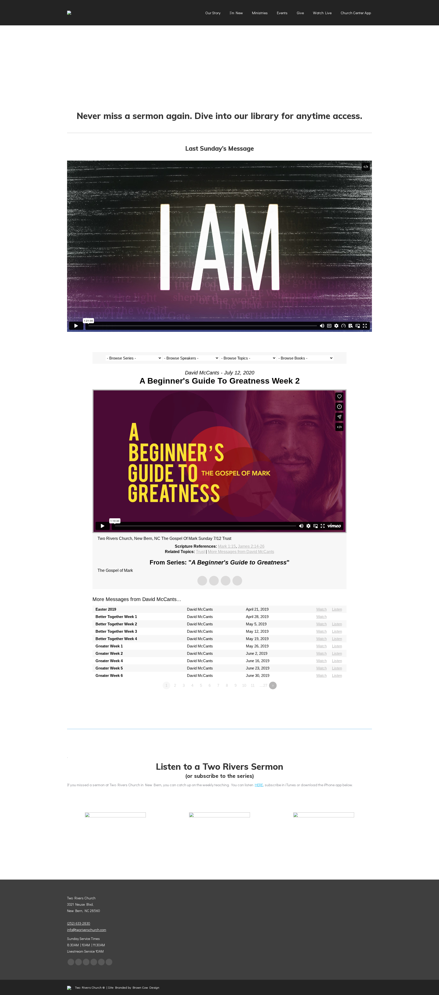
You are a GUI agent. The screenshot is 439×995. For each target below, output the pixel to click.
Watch (321, 609)
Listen (337, 609)
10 (244, 685)
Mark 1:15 (227, 546)
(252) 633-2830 (78, 923)
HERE (259, 784)
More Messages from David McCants (241, 552)
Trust (200, 552)
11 (253, 685)
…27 (263, 685)
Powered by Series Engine (328, 699)
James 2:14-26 (251, 546)
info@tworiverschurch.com (86, 929)
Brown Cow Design (146, 987)
